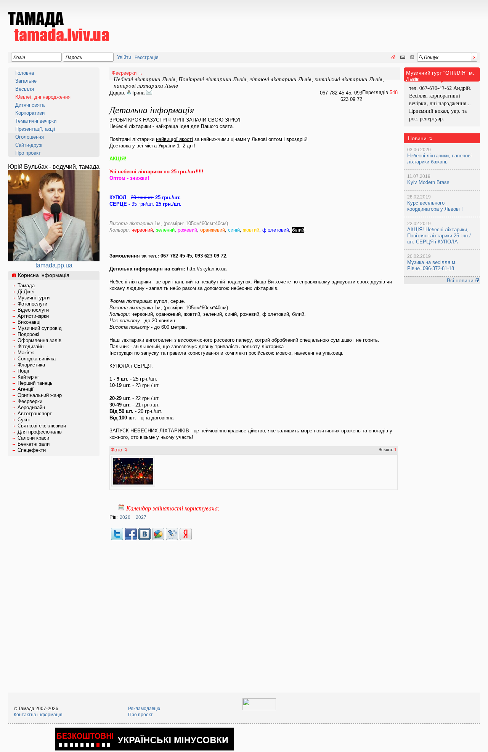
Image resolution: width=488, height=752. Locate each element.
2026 (125, 517)
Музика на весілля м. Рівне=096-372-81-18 (432, 265)
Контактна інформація (38, 714)
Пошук (431, 57)
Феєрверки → (127, 73)
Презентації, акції (35, 129)
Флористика (31, 365)
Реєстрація (147, 57)
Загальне (26, 81)
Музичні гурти (34, 298)
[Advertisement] (341, 21)
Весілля (24, 89)
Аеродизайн (31, 407)
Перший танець (35, 383)
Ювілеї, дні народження (43, 97)
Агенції (26, 389)
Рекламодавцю (144, 708)
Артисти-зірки (33, 316)
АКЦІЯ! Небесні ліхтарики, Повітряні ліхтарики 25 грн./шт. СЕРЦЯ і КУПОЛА (439, 236)
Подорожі (28, 334)
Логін (19, 57)
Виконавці (29, 322)
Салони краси (33, 438)
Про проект (28, 153)
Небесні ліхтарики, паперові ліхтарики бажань (439, 159)
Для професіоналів (40, 432)
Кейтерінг (28, 377)
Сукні (24, 419)
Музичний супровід (40, 328)
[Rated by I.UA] (259, 708)
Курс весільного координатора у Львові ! (435, 206)
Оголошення (29, 137)
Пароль (74, 57)
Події (23, 371)
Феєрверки (30, 401)
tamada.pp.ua (53, 265)
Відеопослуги (33, 310)
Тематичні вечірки (35, 121)
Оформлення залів (39, 340)
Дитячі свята (30, 105)
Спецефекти (32, 450)
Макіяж (26, 352)
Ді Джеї (26, 291)
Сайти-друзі (28, 145)
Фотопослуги (32, 304)
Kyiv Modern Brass (428, 182)
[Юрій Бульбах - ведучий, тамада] (54, 259)
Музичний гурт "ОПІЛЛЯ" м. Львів (440, 76)
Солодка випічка (37, 359)
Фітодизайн (30, 346)
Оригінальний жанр (40, 395)
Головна (24, 73)
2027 (141, 517)
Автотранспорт (35, 413)
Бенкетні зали (34, 444)
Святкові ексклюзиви (42, 426)
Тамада (26, 285)
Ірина (139, 93)
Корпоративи (30, 113)
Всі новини (461, 280)
